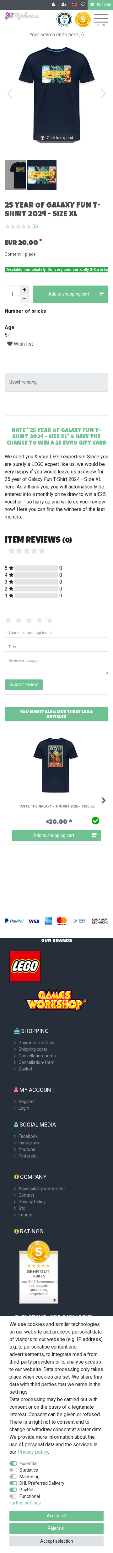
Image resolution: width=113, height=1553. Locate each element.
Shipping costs (33, 1049)
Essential (28, 1463)
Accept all (56, 1515)
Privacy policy (33, 1452)
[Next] (103, 93)
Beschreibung (23, 381)
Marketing (29, 1476)
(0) (35, 226)
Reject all (57, 1528)
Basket (25, 1068)
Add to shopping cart (68, 294)
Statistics (28, 1470)
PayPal (26, 1489)
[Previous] (10, 93)
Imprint (26, 1214)
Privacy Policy (32, 1201)
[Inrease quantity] (24, 290)
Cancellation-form (37, 1062)
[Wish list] (83, 5)
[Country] (74, 5)
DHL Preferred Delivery (41, 1483)
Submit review (23, 684)
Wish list (23, 344)
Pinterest (28, 1155)
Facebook (28, 1136)
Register (27, 1101)
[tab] (56, 382)
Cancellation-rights (37, 1055)
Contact (26, 1195)
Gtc (22, 1208)
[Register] (64, 5)
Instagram (29, 1142)
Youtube (27, 1149)
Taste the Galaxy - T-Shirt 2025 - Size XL (56, 806)
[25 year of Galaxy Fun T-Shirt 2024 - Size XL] (20, 175)
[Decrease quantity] (24, 298)
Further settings (25, 1502)
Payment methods (37, 1042)
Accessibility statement (42, 1188)
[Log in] (54, 5)
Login (24, 1108)
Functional (29, 1496)
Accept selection (56, 1541)
